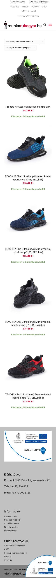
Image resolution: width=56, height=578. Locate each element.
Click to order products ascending (42, 42)
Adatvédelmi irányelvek (14, 545)
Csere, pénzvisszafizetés (15, 553)
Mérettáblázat (29, 11)
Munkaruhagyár (21, 570)
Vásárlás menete (19, 6)
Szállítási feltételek (12, 520)
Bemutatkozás (10, 516)
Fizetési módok (39, 6)
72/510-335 (32, 16)
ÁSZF (6, 549)
